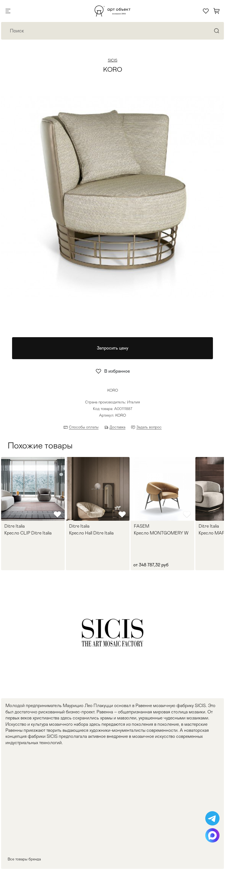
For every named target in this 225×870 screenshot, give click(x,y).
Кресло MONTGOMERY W (161, 533)
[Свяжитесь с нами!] (212, 818)
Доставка (117, 427)
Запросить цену (112, 348)
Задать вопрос (149, 427)
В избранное (117, 371)
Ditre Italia (14, 526)
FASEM (141, 526)
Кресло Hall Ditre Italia (91, 533)
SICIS (112, 60)
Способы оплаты (84, 427)
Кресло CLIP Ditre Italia (28, 533)
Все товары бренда (24, 859)
